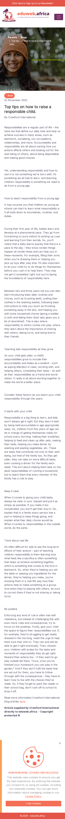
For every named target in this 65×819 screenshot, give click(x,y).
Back (10, 95)
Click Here (17, 3)
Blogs (24, 37)
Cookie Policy (33, 796)
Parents (12, 37)
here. (23, 701)
